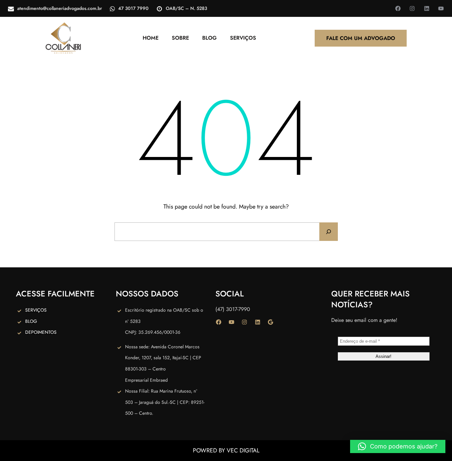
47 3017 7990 (133, 8)
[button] (397, 446)
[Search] (328, 231)
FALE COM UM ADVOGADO (360, 38)
